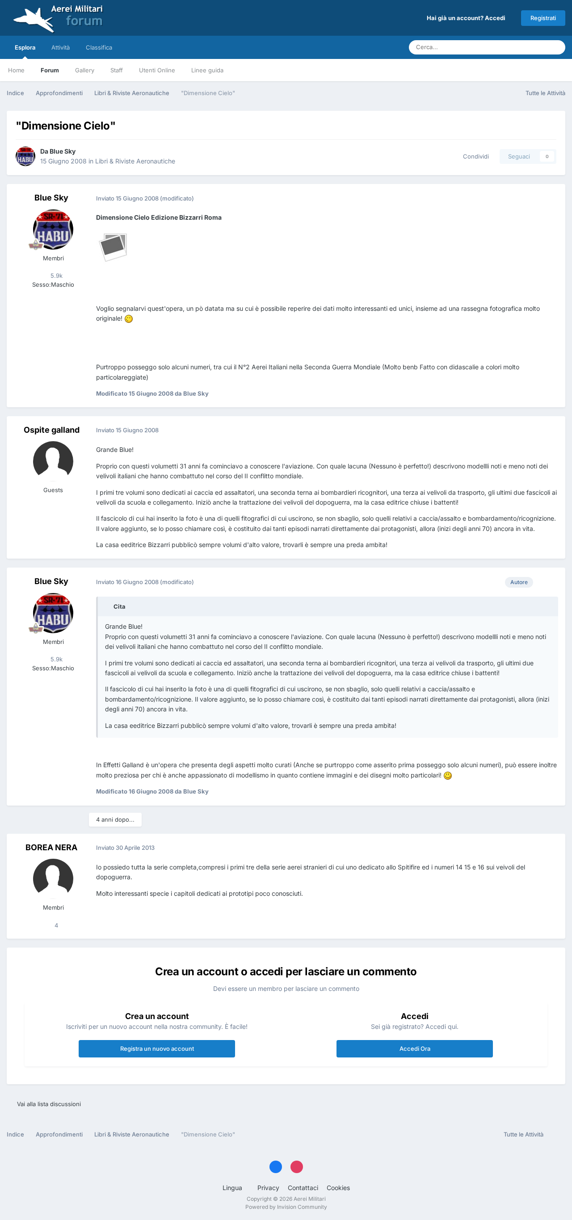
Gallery (84, 70)
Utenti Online (157, 70)
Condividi (474, 156)
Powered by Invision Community (286, 1206)
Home (16, 70)
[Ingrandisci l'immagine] (114, 246)
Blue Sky (63, 151)
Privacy (268, 1187)
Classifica (99, 47)
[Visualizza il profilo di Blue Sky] (25, 156)
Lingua (233, 1187)
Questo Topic (517, 47)
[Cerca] (556, 47)
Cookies (338, 1187)
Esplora (25, 47)
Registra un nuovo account (157, 1048)
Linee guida (207, 70)
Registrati (543, 17)
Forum (50, 70)
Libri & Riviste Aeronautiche (135, 161)
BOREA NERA (51, 847)
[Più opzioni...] (549, 198)
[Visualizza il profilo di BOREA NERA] (53, 879)
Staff (116, 70)
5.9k (56, 275)
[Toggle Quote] (108, 606)
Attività (60, 47)
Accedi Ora (415, 1048)
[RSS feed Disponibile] (556, 1134)
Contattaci (303, 1187)
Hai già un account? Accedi (467, 17)
